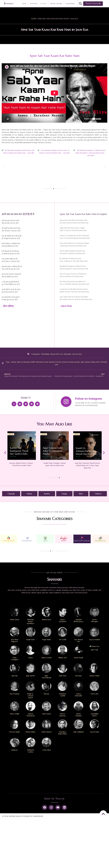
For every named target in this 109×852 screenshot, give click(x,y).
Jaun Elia (67, 306)
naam (71, 362)
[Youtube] (57, 807)
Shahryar (14, 750)
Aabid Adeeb (14, 620)
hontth (32, 362)
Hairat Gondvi (46, 658)
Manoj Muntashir (78, 695)
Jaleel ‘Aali (94, 650)
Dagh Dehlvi (46, 640)
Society (79, 354)
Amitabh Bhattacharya (78, 620)
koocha (58, 362)
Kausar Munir (94, 676)
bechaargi (25, 362)
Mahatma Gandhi (62, 695)
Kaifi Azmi (62, 676)
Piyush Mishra (30, 732)
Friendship (45, 354)
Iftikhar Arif (62, 658)
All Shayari (33, 3)
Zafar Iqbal (46, 750)
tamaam (103, 362)
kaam (46, 362)
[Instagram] (51, 807)
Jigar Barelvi (30, 676)
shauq (93, 362)
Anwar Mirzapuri (94, 620)
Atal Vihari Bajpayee (14, 640)
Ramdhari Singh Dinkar (62, 733)
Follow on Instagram (88, 398)
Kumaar (46, 694)
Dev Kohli (62, 640)
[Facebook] (44, 807)
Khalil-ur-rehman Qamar (30, 696)
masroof (65, 362)
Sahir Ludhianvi (78, 732)
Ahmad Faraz (46, 620)
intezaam (39, 362)
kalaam (52, 362)
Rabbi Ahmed (46, 732)
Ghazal (52, 354)
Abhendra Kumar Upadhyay (30, 621)
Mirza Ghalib (14, 714)
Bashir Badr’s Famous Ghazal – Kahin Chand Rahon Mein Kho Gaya (87, 465)
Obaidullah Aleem (94, 715)
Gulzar (30, 658)
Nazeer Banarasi (62, 715)
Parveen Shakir (14, 732)
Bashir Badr (30, 640)
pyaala (77, 362)
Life (57, 354)
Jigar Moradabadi (46, 677)
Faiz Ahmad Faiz (78, 640)
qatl (82, 362)
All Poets (44, 3)
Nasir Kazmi (46, 714)
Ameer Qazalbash (62, 620)
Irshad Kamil (78, 658)
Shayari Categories (56, 3)
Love (61, 354)
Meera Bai (94, 694)
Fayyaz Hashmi (94, 640)
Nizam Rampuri (78, 715)
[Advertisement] (83, 328)
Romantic (68, 354)
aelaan (13, 362)
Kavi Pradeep (14, 694)
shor (98, 362)
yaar (56, 364)
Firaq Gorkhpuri (14, 659)
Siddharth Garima (30, 751)
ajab (18, 362)
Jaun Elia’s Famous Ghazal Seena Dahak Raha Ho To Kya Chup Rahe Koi (54, 465)
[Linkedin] (64, 807)
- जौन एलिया (8, 306)
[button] (80, 4)
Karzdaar (78, 676)
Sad (73, 354)
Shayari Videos (70, 3)
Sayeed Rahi (94, 732)
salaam (87, 362)
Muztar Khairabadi (30, 715)
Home (24, 3)
